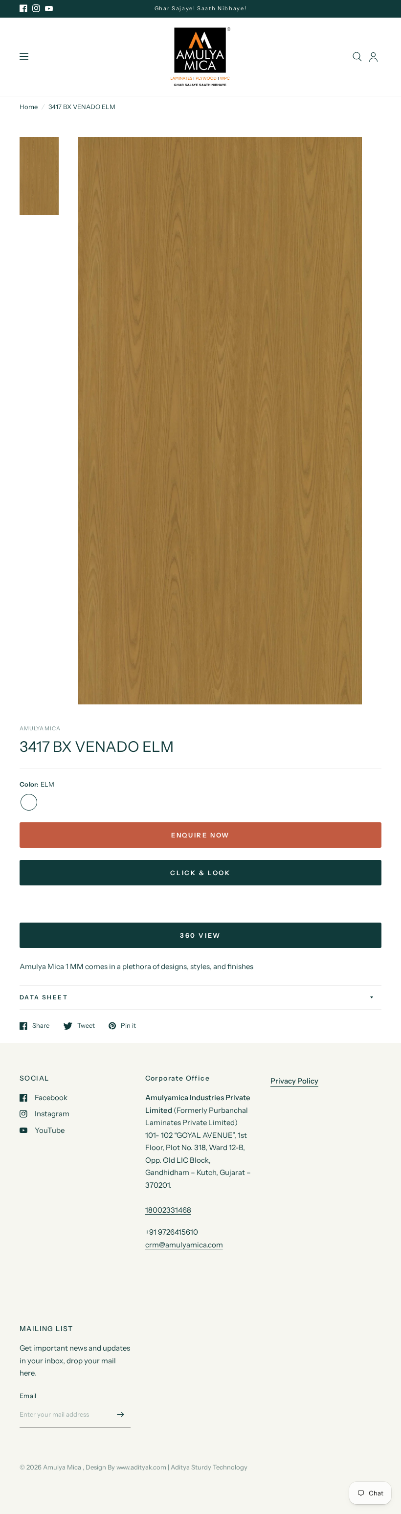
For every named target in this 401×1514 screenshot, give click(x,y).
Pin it (128, 1026)
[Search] (357, 57)
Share (40, 1026)
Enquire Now (200, 835)
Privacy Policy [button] (294, 1080)
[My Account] (373, 57)
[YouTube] (49, 8)
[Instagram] (36, 8)
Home (29, 107)
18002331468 (168, 1210)
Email (28, 1396)
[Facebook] (23, 8)
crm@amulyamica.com (184, 1244)
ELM (29, 802)
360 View (200, 935)
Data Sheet (44, 997)
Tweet (86, 1026)
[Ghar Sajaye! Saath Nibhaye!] (201, 8)
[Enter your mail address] (121, 1414)
